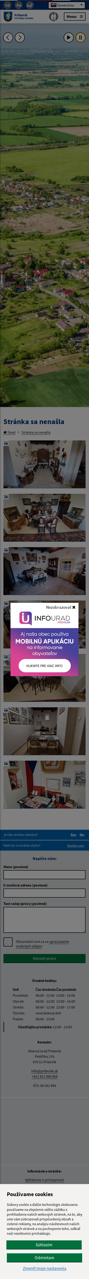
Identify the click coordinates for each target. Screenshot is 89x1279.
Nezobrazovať (59, 607)
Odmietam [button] (44, 1257)
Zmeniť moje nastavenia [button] (44, 1268)
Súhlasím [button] (44, 1244)
